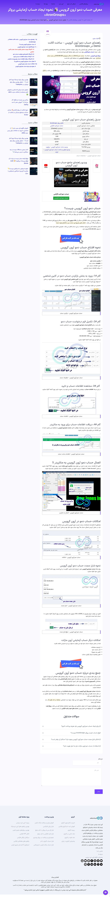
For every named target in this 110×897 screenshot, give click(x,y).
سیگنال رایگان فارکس (23, 837)
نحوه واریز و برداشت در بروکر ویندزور (43, 837)
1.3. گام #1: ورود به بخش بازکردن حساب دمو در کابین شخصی (21, 51)
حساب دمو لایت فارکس (56, 126)
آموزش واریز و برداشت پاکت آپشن (44, 823)
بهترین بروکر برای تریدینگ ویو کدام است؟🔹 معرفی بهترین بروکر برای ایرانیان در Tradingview (18, 82)
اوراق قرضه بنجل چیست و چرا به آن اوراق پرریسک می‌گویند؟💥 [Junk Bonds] (18, 161)
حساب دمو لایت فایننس (61, 198)
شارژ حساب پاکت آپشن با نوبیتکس (44, 845)
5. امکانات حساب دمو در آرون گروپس (27, 64)
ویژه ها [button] (46, 4)
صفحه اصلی (87, 20)
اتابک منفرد (96, 39)
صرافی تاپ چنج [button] (71, 4)
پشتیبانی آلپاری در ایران (68, 841)
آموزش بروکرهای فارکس (75, 20)
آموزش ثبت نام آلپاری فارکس (67, 826)
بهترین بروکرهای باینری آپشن (21, 830)
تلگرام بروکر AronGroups (56, 123)
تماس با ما (100, 851)
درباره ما (100, 854)
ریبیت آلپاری (71, 830)
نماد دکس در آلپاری (69, 834)
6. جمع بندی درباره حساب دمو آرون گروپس (25, 66)
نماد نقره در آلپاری (70, 837)
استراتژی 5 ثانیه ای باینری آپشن (20, 845)
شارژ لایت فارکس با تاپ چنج (45, 834)
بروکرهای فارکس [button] (83, 4)
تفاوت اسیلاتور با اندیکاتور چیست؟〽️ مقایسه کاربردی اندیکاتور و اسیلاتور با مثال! (18, 171)
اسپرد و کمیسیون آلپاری (68, 823)
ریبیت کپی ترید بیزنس (22, 823)
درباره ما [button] (38, 4)
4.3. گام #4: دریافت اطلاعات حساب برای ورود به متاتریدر (21, 59)
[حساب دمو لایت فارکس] (91, 196)
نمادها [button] (53, 4)
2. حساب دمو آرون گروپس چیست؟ (27, 44)
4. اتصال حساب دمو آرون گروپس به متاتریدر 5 (25, 61)
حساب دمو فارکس (89, 52)
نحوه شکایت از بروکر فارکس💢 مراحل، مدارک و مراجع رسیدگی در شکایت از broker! (17, 112)
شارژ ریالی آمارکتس (48, 826)
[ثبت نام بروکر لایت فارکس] (71, 238)
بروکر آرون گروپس (96, 56)
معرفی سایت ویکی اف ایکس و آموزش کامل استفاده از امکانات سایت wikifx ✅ (17, 92)
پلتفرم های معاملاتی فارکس (21, 841)
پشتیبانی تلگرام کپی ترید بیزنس (94, 857)
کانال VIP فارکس (24, 834)
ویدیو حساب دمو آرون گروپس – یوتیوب (57, 147)
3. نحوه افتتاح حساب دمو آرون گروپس (27, 47)
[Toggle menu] (105, 892)
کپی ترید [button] (61, 4)
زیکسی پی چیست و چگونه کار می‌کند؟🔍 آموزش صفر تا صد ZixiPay (20, 102)
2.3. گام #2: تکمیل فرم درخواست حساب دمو (23, 54)
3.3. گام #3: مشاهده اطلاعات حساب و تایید (23, 57)
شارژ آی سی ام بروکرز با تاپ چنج (44, 830)
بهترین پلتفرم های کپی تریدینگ (20, 826)
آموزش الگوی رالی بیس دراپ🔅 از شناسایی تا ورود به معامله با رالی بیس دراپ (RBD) (17, 130)
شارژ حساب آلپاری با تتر (47, 841)
